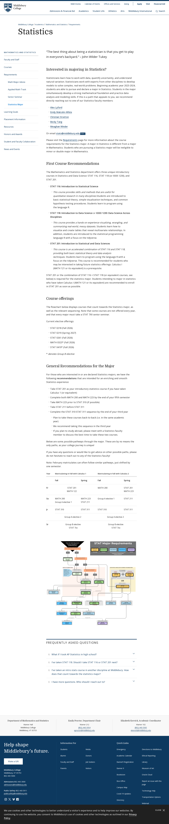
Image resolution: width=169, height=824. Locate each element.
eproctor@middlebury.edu (84, 730)
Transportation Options (151, 797)
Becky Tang (56, 121)
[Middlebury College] (15, 7)
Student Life (98, 11)
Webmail (145, 803)
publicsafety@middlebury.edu (15, 793)
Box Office (121, 781)
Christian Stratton (59, 116)
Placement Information (14, 119)
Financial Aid (159, 4)
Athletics (112, 11)
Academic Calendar (124, 755)
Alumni (63, 755)
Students (63, 749)
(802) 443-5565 (141, 727)
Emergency (121, 749)
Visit (148, 4)
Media (88, 749)
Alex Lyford (56, 107)
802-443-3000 (19, 782)
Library (144, 762)
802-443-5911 (21, 790)
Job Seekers (90, 762)
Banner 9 (120, 768)
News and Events (12, 149)
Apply (139, 4)
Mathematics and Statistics (56, 24)
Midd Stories (76, 4)
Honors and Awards (13, 134)
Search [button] (162, 11)
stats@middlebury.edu (68, 133)
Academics (84, 11)
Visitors (88, 768)
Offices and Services (112, 4)
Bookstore (121, 774)
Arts (122, 11)
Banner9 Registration (125, 762)
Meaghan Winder (59, 126)
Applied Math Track (17, 89)
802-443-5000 (9, 776)
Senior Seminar (15, 97)
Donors (89, 755)
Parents (63, 768)
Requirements (74, 24)
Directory (120, 800)
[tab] (91, 654)
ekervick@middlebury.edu (141, 730)
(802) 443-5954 (84, 727)
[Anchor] (109, 69)
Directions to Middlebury (152, 749)
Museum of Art (148, 768)
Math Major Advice (16, 82)
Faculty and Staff (11, 59)
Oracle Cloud (147, 774)
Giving (126, 4)
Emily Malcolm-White (61, 112)
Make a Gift (13, 761)
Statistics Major (15, 104)
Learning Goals (11, 112)
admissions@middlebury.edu (15, 784)
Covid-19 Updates (124, 794)
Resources (9, 126)
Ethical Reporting (148, 755)
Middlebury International (140, 11)
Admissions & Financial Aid (62, 11)
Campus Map (122, 787)
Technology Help (148, 791)
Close (158, 810)
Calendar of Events (92, 4)
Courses (8, 67)
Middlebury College (25, 24)
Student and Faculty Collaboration (19, 141)
